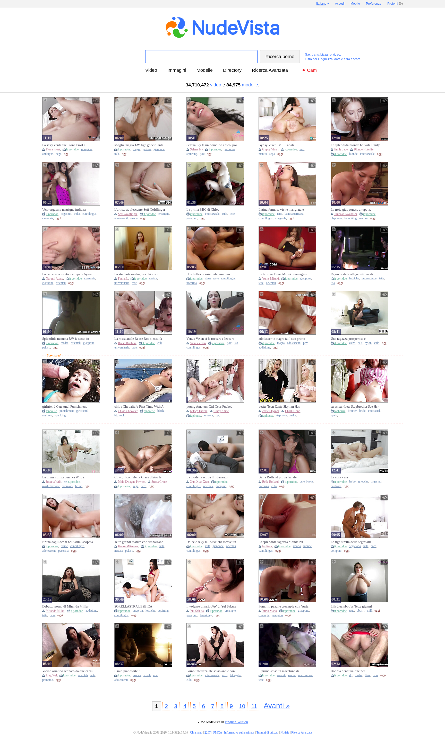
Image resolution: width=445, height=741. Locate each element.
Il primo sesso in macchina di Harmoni (279, 671)
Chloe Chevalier (128, 411)
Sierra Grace (159, 482)
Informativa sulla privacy (239, 732)
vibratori (67, 486)
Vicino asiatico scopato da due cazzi (67, 671)
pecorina (191, 283)
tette (232, 214)
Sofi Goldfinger (127, 214)
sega (58, 154)
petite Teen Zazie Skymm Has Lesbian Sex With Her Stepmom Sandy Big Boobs (281, 407)
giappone (159, 149)
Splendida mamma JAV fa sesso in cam (65, 339)
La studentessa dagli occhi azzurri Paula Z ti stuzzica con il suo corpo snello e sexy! (138, 274)
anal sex (47, 415)
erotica (153, 278)
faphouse (51, 411)
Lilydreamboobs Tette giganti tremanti (351, 606)
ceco (373, 546)
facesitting (350, 218)
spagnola (280, 218)
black (160, 411)
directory (232, 70)
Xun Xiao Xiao (199, 482)
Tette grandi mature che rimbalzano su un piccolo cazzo (139, 542)
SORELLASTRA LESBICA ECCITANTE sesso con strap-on (136, 606)
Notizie (284, 732)
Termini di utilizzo (267, 732)
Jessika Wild (53, 482)
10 (242, 706)
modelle (204, 70)
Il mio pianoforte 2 (127, 671)
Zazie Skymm (270, 411)
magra (136, 149)
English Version (236, 722)
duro (208, 278)
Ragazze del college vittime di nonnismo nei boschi (352, 274)
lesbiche (354, 278)
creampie (163, 214)
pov (202, 154)
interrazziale (367, 154)
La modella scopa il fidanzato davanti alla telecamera (207, 477)
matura (263, 154)
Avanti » (277, 706)
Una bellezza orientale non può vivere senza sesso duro (208, 274)
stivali (147, 675)
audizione (264, 347)
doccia (297, 546)
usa (333, 283)
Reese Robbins (127, 343)
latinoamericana (294, 214)
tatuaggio (235, 675)
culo (224, 214)
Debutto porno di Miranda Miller (65, 606)
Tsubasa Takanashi (345, 214)
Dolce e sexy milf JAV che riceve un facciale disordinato (211, 542)
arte (155, 675)
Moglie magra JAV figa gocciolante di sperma (139, 145)
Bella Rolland (270, 482)
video (151, 70)
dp (217, 415)
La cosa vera (339, 477)
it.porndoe (72, 149)
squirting (191, 154)
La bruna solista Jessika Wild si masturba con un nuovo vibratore (65, 477)
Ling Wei (51, 675)
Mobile (355, 3)
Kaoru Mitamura (128, 546)
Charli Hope (292, 411)
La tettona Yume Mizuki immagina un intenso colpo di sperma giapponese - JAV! (283, 274)
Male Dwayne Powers (131, 482)
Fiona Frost (53, 149)
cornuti (281, 675)
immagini (176, 70)
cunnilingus (89, 214)
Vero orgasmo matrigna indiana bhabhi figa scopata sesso (64, 210)
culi (159, 343)
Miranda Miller (55, 611)
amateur (208, 415)
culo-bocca (306, 481)
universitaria (121, 283)
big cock (119, 415)
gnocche (363, 481)
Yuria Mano (269, 611)
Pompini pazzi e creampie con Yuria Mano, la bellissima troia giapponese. (284, 606)
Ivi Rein (267, 546)
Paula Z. (123, 278)
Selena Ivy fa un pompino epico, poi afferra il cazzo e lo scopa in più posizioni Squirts (211, 145)
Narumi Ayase (54, 278)
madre (64, 343)
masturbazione (51, 486)
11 (254, 706)
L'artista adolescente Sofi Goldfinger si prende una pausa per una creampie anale (139, 210)
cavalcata (47, 218)
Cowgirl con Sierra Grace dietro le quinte (137, 477)
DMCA (217, 732)
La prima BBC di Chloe (202, 209)
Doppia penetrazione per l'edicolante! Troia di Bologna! (352, 671)
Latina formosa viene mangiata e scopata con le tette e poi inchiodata (284, 210)
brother (352, 411)
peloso (147, 149)
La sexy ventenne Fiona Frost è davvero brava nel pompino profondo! (63, 145)
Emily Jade (341, 149)
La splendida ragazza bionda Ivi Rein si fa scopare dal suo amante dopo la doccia (282, 542)
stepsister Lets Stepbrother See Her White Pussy (355, 407)
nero (143, 486)
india (77, 214)
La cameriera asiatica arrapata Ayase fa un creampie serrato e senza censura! (67, 274)
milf (116, 154)
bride (362, 411)
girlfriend (82, 411)
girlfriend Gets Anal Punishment (64, 406)
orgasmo (66, 214)
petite (292, 415)
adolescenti (121, 218)
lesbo (352, 481)
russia (134, 218)
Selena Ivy (196, 149)
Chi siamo (196, 732)
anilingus (47, 154)
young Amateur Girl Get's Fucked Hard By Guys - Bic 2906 (209, 407)
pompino (86, 149)
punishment (66, 411)
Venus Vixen (198, 343)
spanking (60, 415)
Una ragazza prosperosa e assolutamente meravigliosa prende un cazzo (355, 339)
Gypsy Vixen (270, 149)
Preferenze (373, 3)
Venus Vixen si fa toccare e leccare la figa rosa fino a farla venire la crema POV (210, 339)
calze (352, 343)
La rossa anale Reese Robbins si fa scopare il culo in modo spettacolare (139, 339)
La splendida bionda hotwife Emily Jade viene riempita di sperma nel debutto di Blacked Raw (355, 145)
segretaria (355, 546)
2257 (207, 732)
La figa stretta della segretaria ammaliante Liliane (351, 542)
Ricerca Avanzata (270, 70)
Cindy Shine (221, 411)
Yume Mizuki (270, 278)
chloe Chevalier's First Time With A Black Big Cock (138, 407)
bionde (353, 154)
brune (78, 486)
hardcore (336, 486)
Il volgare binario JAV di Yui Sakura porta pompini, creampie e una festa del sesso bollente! (211, 606)
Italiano (321, 3)
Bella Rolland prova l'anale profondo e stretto (278, 477)
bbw (359, 610)
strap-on (138, 610)
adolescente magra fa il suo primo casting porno (282, 339)
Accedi (340, 3)
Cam (312, 70)
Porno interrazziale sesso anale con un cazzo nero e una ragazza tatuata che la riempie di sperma (211, 671)
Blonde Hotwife (363, 149)
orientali (61, 283)
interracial (374, 411)
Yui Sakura (197, 611)
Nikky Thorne (198, 411)
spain (334, 415)
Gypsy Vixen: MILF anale (277, 145)
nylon (368, 343)
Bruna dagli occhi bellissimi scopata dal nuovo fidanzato (67, 542)
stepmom (281, 415)
